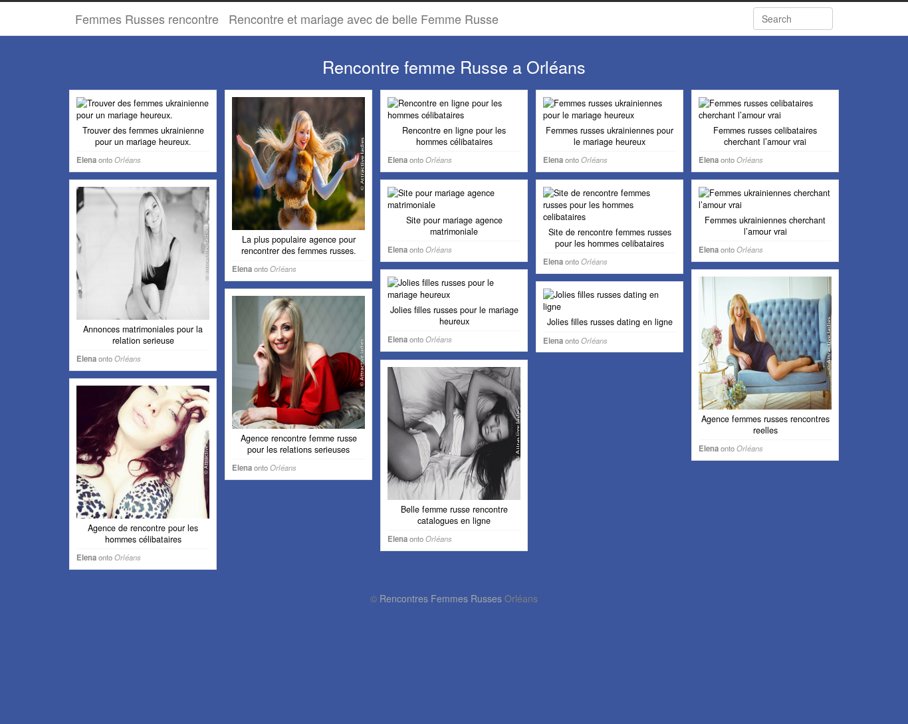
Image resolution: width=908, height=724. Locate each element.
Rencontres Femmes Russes (441, 598)
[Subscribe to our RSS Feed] (726, 18)
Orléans (127, 159)
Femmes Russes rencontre (147, 18)
